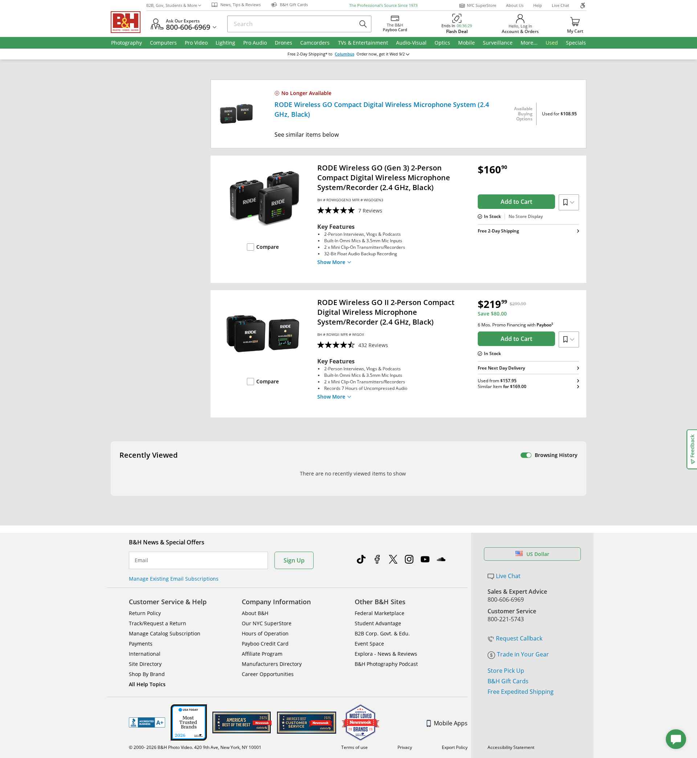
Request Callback (519, 638)
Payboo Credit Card (265, 643)
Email (141, 560)
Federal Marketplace (379, 613)
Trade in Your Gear (523, 654)
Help (537, 5)
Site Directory (145, 663)
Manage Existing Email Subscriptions (174, 579)
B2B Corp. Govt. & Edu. (382, 633)
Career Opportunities (268, 674)
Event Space (369, 643)
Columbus (344, 54)
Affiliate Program (262, 653)
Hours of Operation (265, 633)
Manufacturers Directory (272, 663)
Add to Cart (516, 202)
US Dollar (537, 554)
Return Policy (145, 613)
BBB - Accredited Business (147, 722)
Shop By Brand (147, 674)
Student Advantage (378, 623)
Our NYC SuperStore (267, 623)
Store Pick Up (506, 671)
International (144, 653)
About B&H (255, 613)
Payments (140, 643)
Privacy (405, 747)
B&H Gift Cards (508, 681)
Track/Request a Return (157, 623)
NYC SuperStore (481, 5)
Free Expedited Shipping (521, 692)
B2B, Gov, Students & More (171, 5)
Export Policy (455, 747)
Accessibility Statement (511, 747)
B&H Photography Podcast (386, 663)
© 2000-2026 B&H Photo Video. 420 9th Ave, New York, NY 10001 (195, 747)
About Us (514, 5)
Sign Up (294, 560)
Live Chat (560, 5)
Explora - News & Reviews (386, 653)
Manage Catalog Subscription (164, 633)
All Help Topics (147, 684)
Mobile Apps (451, 723)
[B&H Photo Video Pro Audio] (128, 22)
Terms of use (354, 747)
